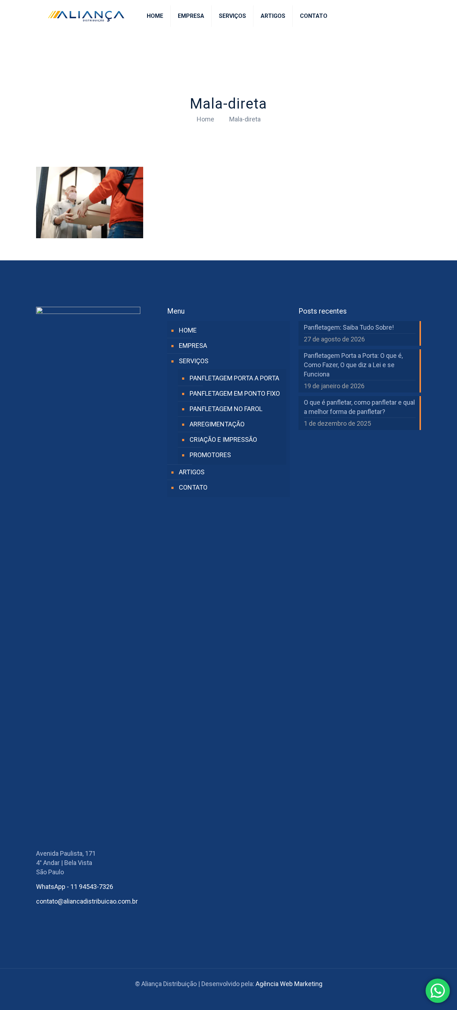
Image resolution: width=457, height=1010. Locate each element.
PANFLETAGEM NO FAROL (226, 408)
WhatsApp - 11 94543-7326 (74, 886)
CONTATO (193, 487)
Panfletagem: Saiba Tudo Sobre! (349, 327)
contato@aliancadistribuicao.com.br (87, 901)
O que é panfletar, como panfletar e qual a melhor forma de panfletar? (359, 407)
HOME (188, 330)
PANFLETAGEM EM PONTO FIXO (235, 393)
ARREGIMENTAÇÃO (217, 424)
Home (205, 119)
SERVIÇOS (194, 361)
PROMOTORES (210, 455)
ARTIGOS (192, 472)
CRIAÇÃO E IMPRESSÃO (223, 439)
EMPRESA (193, 345)
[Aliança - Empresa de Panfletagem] (86, 16)
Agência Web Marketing (289, 984)
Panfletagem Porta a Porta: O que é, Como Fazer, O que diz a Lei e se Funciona (353, 365)
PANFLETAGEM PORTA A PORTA (234, 378)
